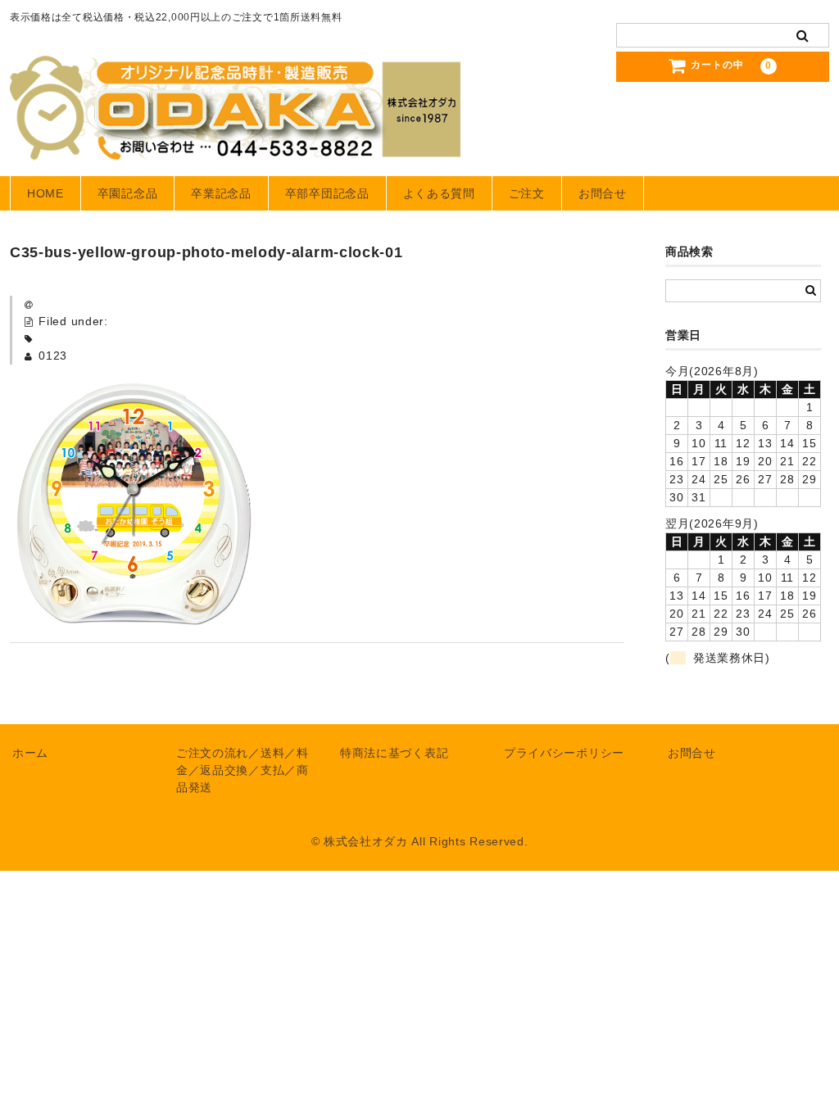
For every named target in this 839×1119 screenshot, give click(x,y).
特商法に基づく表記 (394, 752)
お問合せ (602, 193)
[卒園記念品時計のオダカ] (235, 144)
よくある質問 (439, 193)
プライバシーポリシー (564, 752)
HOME (45, 193)
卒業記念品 (221, 193)
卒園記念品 (128, 193)
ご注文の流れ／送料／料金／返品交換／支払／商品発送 (242, 770)
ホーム (30, 752)
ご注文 (527, 193)
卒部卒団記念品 (327, 193)
